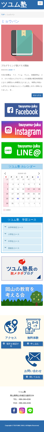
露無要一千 (12, 70)
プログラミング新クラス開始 (15, 65)
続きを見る (37, 95)
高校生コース (13, 248)
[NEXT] (38, 173)
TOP (3, 14)
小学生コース (13, 234)
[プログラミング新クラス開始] (22, 61)
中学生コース (13, 241)
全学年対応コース (15, 227)
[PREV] (5, 173)
